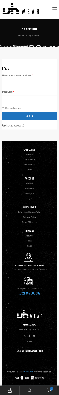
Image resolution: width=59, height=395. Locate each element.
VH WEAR (28, 372)
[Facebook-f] (29, 335)
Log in (29, 115)
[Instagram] (24, 335)
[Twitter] (34, 335)
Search (29, 390)
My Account (10, 390)
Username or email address (17, 75)
